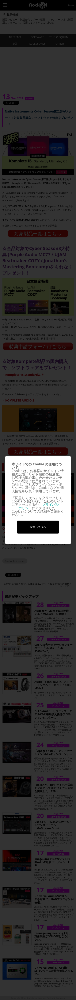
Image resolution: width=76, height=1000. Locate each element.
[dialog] (38, 500)
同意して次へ (38, 527)
